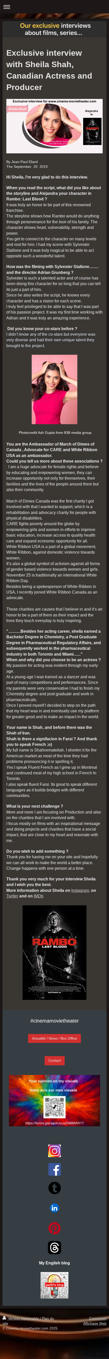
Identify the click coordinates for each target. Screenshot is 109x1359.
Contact (54, 1060)
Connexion (97, 1318)
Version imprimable (23, 1318)
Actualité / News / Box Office (54, 1038)
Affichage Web (94, 1323)
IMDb (38, 896)
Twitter (12, 896)
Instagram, (80, 890)
